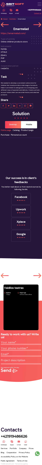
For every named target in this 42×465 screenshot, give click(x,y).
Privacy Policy (24, 453)
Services (4, 448)
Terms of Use (22, 461)
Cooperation (11, 453)
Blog (2, 453)
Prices (31, 448)
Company (22, 448)
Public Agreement (7, 461)
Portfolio (12, 19)
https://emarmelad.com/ (13, 33)
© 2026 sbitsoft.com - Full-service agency (14, 464)
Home (5, 19)
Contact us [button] (37, 13)
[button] (39, 4)
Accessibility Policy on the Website (14, 457)
